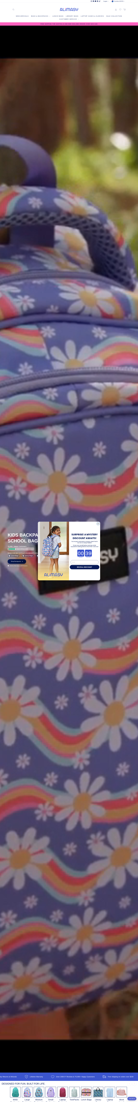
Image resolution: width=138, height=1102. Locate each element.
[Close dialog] (98, 523)
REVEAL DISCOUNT (84, 567)
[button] (131, 1098)
